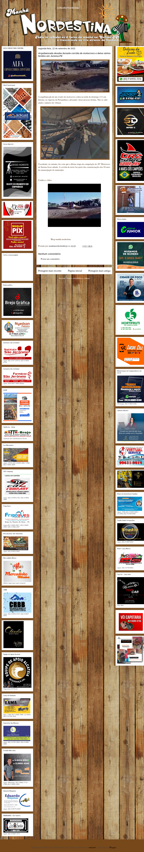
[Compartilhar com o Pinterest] (91, 246)
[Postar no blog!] (85, 246)
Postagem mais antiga (99, 270)
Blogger (112, 847)
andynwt (92, 847)
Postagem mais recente (49, 270)
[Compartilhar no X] (87, 246)
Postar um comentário (50, 258)
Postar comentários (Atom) (78, 278)
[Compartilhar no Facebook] (89, 246)
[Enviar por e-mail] (83, 246)
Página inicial (75, 270)
